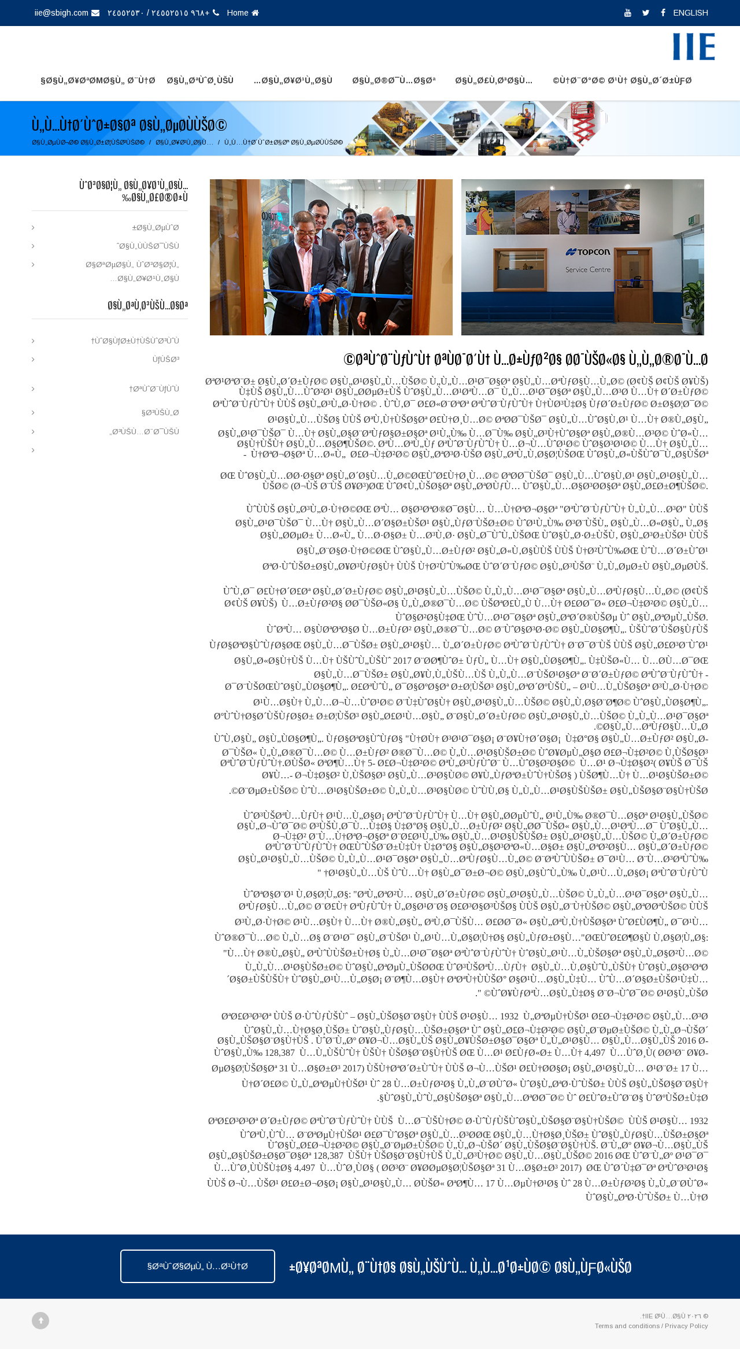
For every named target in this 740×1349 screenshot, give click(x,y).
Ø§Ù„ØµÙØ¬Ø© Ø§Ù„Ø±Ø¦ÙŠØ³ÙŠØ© (88, 142)
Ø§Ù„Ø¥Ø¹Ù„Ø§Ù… (292, 80)
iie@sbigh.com (61, 12)
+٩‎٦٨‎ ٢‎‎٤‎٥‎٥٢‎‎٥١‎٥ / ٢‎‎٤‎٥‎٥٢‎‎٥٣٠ (159, 12)
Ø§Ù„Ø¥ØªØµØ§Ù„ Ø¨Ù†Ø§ (98, 80)
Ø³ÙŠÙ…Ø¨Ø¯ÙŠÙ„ (144, 431)
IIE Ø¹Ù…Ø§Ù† (664, 1316)
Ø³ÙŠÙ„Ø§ (160, 412)
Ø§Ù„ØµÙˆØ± (155, 227)
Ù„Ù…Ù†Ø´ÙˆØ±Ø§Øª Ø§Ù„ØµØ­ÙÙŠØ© (283, 142)
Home (238, 12)
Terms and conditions (627, 1325)
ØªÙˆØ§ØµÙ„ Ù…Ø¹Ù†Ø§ (197, 1266)
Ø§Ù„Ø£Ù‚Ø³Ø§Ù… (494, 80)
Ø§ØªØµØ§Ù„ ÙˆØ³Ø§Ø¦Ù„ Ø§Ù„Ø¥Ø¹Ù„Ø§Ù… (132, 271)
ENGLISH (689, 12)
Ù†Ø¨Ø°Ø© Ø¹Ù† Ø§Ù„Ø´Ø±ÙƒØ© (622, 80)
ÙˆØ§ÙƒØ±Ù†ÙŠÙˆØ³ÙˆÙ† (135, 341)
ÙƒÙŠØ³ (166, 359)
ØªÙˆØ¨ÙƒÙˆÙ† (154, 389)
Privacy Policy (686, 1325)
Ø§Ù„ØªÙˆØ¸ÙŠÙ (200, 80)
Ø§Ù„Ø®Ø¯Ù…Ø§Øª (393, 80)
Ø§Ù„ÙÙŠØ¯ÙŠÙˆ (148, 246)
